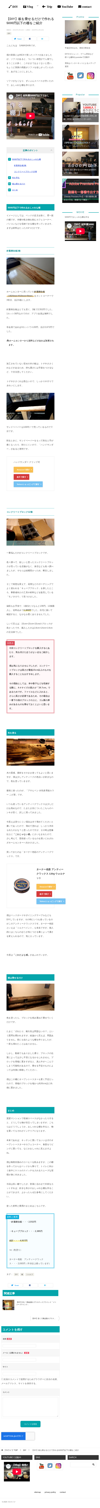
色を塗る (16, 178)
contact (63, 1492)
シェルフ (29, 1274)
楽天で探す (21, 477)
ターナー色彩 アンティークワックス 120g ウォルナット (50, 873)
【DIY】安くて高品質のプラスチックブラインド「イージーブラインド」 (36, 1303)
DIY (9, 33)
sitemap (37, 1492)
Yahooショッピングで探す (28, 484)
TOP (11, 1450)
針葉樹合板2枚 (20, 165)
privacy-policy (50, 1492)
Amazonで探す (23, 470)
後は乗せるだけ (18, 184)
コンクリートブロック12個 (25, 171)
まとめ (15, 190)
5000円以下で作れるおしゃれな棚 (26, 159)
